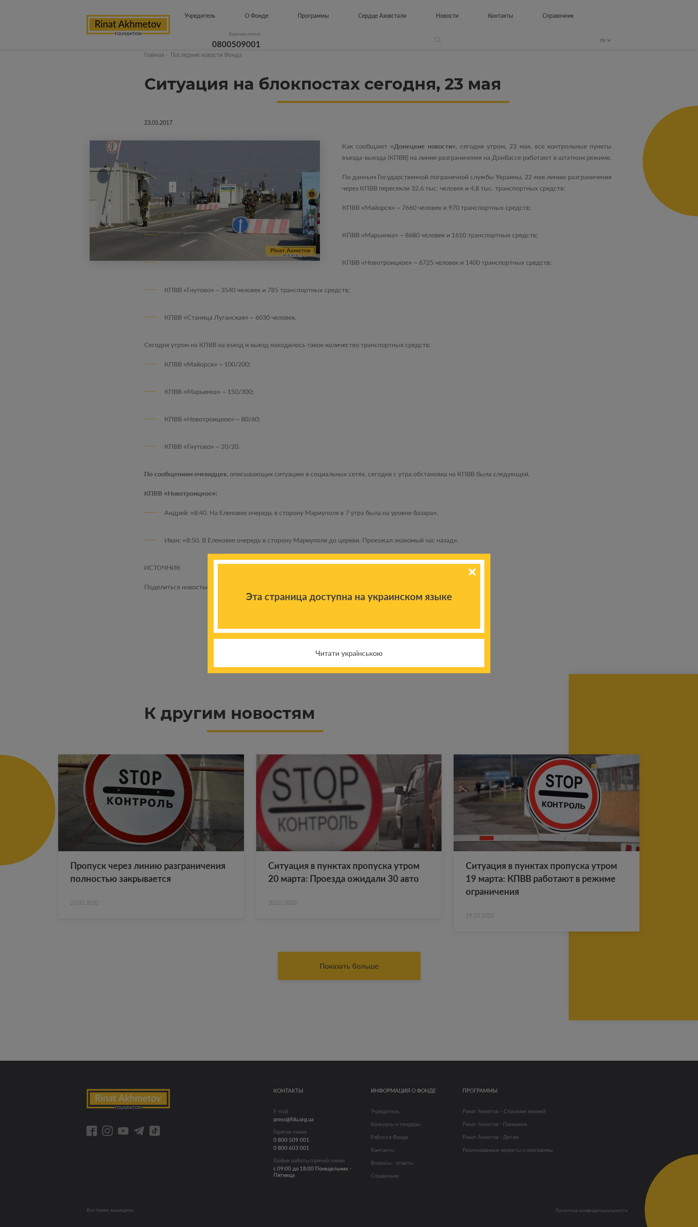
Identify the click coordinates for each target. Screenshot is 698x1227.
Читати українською (349, 653)
